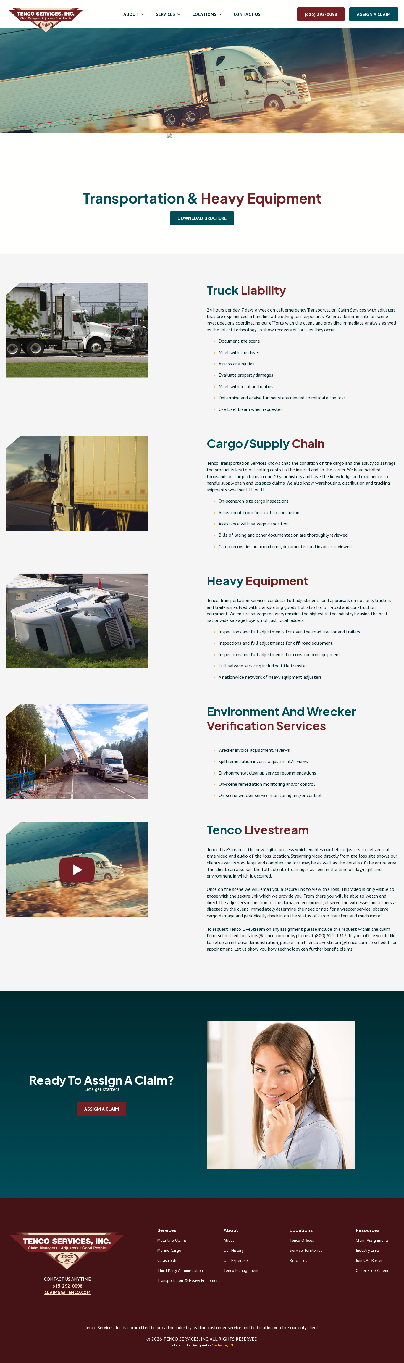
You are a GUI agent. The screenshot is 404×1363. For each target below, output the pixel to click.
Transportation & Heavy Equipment (178, 1280)
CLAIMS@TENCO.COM (67, 1292)
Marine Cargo (169, 1250)
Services (165, 14)
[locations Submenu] (222, 14)
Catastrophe (168, 1260)
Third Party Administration (178, 1270)
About (131, 14)
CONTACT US (247, 14)
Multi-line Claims (172, 1240)
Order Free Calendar (374, 1270)
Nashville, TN (222, 1345)
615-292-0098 (67, 1286)
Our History (234, 1250)
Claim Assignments (372, 1240)
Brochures (298, 1260)
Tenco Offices (302, 1240)
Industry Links (367, 1250)
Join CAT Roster (369, 1260)
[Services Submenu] (180, 14)
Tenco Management (241, 1270)
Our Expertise (236, 1260)
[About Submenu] (144, 14)
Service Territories (306, 1250)
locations (204, 14)
